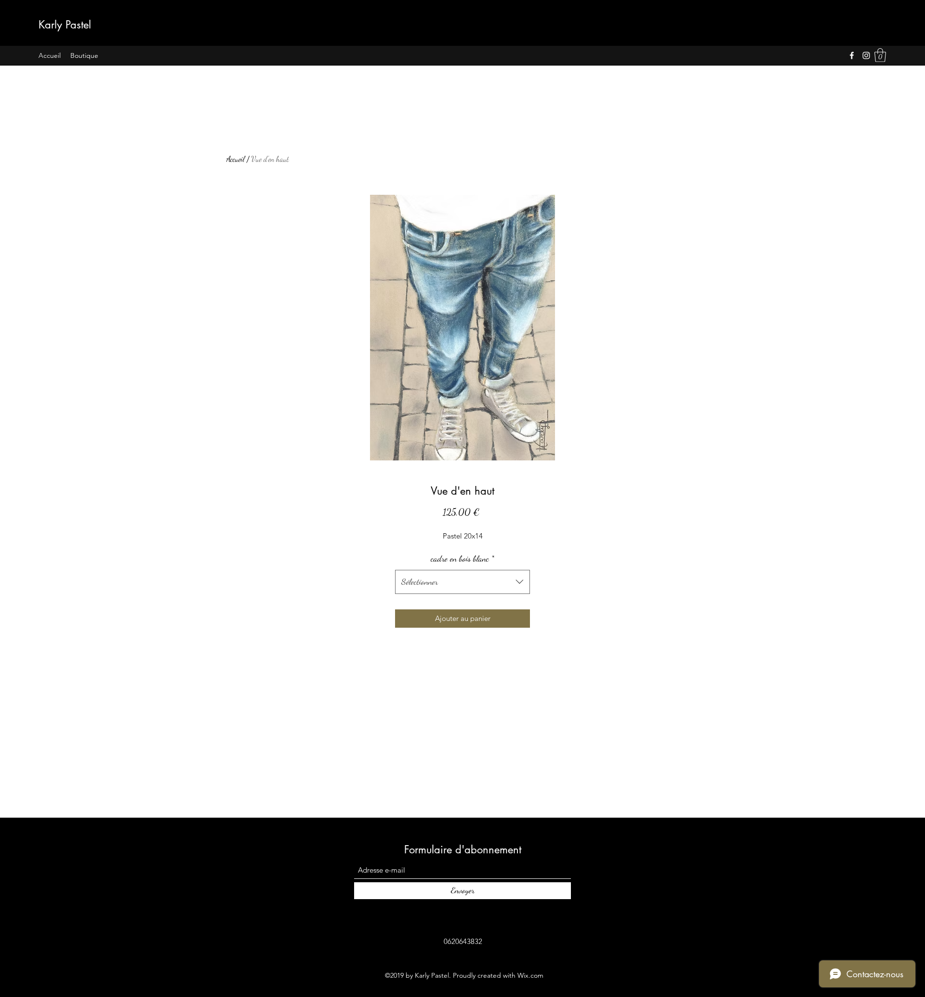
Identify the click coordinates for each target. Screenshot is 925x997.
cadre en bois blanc (462, 558)
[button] (880, 55)
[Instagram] (866, 55)
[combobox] (462, 582)
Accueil (235, 158)
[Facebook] (852, 55)
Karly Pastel (65, 24)
